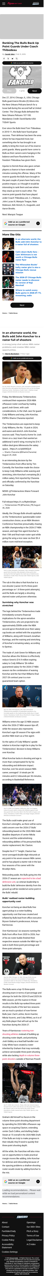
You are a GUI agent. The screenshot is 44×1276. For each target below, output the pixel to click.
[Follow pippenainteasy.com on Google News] (38, 223)
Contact (5, 1227)
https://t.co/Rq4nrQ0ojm (24, 502)
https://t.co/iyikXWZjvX (20, 449)
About (5, 1222)
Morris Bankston (12, 354)
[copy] (16, 58)
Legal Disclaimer (34, 1240)
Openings (31, 1222)
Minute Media (14, 1258)
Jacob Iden (10, 54)
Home (4, 313)
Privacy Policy (8, 1235)
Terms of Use (33, 1235)
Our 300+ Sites (33, 1227)
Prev (9, 91)
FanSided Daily (9, 1231)
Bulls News (13, 313)
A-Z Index (31, 1244)
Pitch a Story (32, 1231)
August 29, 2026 (9, 455)
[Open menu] (3, 3)
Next (34, 91)
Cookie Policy (8, 1240)
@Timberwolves (16, 491)
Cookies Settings (10, 1252)
